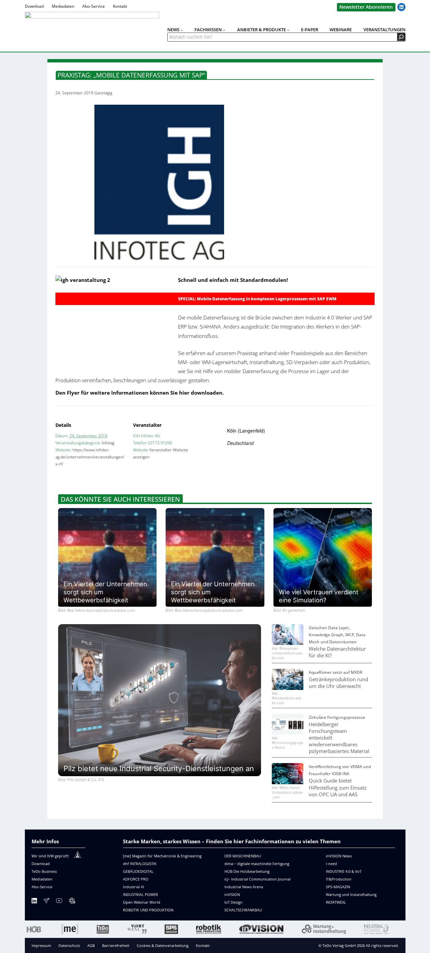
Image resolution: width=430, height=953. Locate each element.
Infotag (108, 443)
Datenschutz (69, 945)
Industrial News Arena (243, 886)
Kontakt (203, 945)
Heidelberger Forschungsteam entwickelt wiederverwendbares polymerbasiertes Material (339, 738)
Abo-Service (42, 886)
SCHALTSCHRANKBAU (243, 909)
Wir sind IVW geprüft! (50, 855)
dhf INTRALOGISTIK (140, 863)
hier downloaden (200, 392)
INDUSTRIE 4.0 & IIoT (343, 871)
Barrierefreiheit (115, 945)
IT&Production (338, 879)
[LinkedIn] (34, 902)
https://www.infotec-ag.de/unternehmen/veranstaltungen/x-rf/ (89, 457)
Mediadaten (42, 879)
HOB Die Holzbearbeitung (246, 871)
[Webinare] (72, 901)
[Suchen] (401, 37)
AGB (91, 945)
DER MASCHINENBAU (242, 855)
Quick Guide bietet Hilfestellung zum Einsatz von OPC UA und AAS (338, 787)
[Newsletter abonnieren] (46, 901)
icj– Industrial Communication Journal (257, 879)
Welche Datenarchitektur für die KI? (337, 652)
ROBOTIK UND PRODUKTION (148, 909)
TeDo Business (44, 871)
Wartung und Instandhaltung (351, 894)
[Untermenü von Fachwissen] (224, 30)
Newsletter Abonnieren (366, 7)
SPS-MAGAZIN (338, 886)
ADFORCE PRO (135, 879)
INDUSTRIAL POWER (140, 894)
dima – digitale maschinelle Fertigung (256, 863)
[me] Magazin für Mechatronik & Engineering (162, 855)
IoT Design (233, 902)
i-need (331, 863)
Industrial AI (133, 886)
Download (41, 863)
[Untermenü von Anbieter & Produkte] (288, 30)
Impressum (41, 945)
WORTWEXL (336, 902)
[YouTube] (59, 901)
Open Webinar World (141, 902)
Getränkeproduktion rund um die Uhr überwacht (338, 682)
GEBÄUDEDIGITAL (138, 871)
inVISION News (339, 855)
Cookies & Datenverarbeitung (162, 945)
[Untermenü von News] (181, 30)
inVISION (232, 894)
